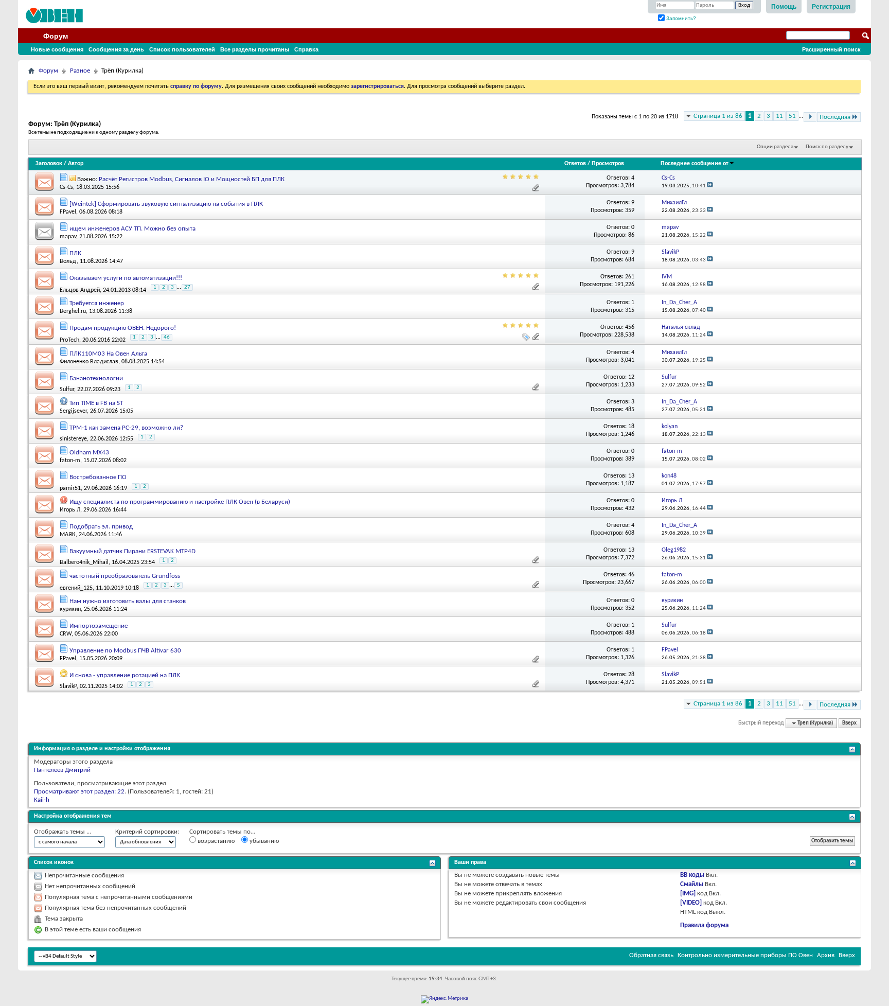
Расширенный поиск (831, 49)
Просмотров (608, 164)
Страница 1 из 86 (718, 116)
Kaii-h (41, 800)
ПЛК (75, 253)
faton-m (70, 460)
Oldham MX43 (89, 452)
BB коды (692, 875)
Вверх (849, 723)
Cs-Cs (66, 187)
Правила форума (704, 925)
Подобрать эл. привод (101, 526)
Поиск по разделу (827, 147)
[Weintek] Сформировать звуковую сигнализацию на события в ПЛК (166, 204)
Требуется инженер (96, 303)
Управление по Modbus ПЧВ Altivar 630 (125, 650)
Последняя (835, 117)
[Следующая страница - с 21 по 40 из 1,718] (810, 117)
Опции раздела (775, 147)
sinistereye (73, 439)
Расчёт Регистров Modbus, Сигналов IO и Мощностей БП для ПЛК (192, 179)
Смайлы (691, 884)
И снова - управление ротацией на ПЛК (124, 675)
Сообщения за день (116, 49)
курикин (70, 609)
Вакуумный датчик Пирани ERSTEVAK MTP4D (132, 551)
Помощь (783, 6)
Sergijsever (73, 411)
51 (792, 116)
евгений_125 (76, 588)
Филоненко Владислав (89, 362)
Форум (55, 36)
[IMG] (688, 893)
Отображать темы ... (62, 831)
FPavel (68, 212)
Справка (306, 49)
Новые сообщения (57, 49)
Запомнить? (680, 18)
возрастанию (215, 841)
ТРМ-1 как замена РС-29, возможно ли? (126, 428)
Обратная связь (651, 955)
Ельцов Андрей (80, 290)
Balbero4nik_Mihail (84, 562)
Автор (75, 164)
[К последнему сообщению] (710, 186)
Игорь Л (70, 510)
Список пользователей (182, 49)
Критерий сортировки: (147, 831)
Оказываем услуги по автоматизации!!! (125, 278)
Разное (80, 70)
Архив (825, 955)
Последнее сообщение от (694, 164)
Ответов (575, 164)
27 (187, 287)
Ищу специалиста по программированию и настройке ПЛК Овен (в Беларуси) (179, 502)
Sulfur (67, 389)
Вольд (68, 261)
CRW (66, 634)
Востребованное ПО (98, 477)
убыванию (263, 841)
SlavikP (68, 686)
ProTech (69, 340)
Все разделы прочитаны (254, 49)
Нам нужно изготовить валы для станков (127, 601)
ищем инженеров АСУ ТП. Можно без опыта (132, 228)
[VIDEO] (691, 902)
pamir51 (70, 488)
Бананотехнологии (96, 378)
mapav (68, 237)
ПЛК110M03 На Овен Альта (108, 353)
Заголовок (48, 164)
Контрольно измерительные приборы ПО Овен (745, 955)
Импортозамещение (98, 626)
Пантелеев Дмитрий (62, 770)
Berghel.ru (73, 311)
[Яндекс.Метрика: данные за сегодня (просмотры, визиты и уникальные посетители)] (444, 999)
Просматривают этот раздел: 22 (79, 791)
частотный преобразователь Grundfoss (124, 576)
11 (779, 116)
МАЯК (68, 535)
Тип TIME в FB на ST (96, 403)
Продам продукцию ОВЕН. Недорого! (122, 328)
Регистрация (831, 6)
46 (167, 337)
